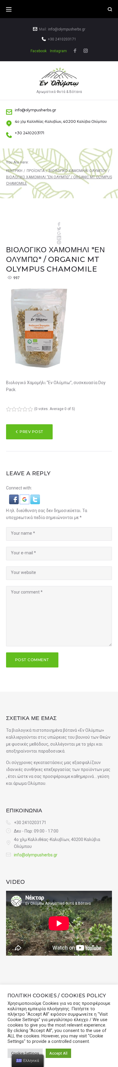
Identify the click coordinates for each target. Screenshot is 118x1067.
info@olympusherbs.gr (66, 29)
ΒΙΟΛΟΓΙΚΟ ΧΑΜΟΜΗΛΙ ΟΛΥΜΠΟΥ (78, 171)
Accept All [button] (58, 1053)
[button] (14, 497)
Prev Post (31, 431)
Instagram (58, 51)
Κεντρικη (14, 171)
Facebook (39, 51)
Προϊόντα (35, 171)
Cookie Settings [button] (25, 1053)
